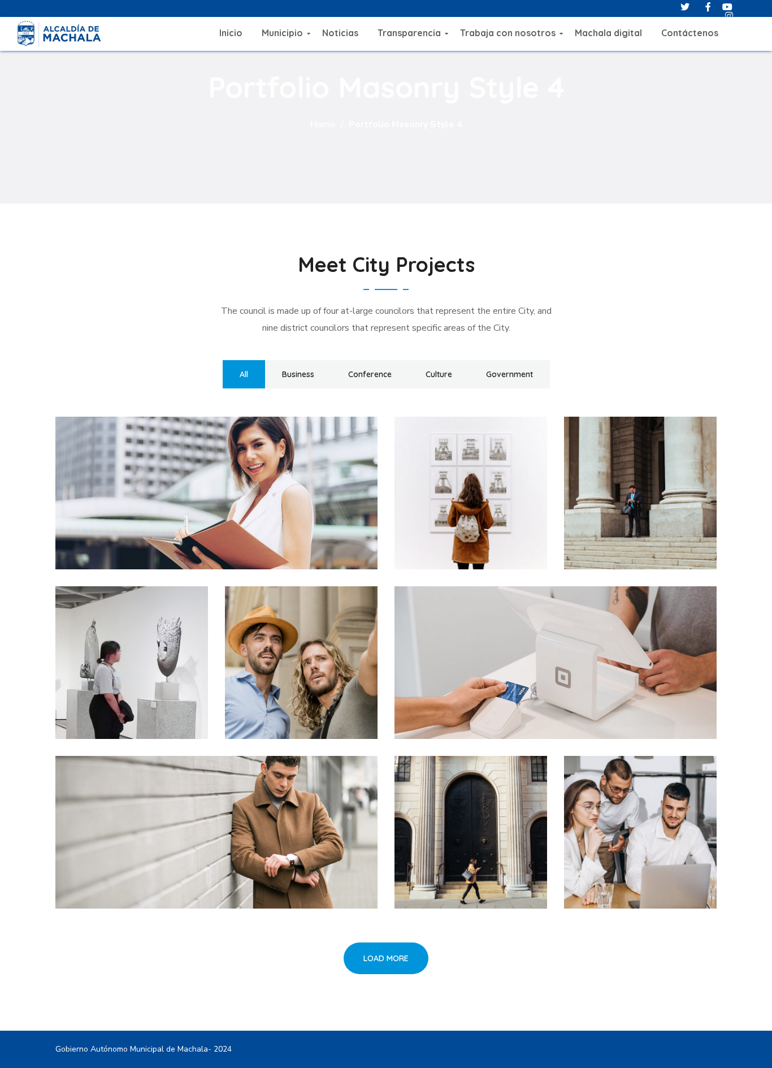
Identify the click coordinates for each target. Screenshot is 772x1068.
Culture (439, 374)
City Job (281, 654)
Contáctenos (689, 32)
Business (298, 374)
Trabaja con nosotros (508, 32)
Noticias (340, 32)
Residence (457, 824)
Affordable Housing (497, 654)
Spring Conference (153, 824)
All (244, 374)
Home (322, 124)
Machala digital (608, 32)
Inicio (230, 32)
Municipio (282, 32)
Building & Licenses (154, 485)
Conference (370, 374)
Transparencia (409, 32)
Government (509, 374)
